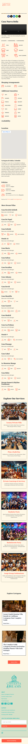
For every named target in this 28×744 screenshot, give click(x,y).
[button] (8, 16)
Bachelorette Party (14, 543)
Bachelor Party (14, 512)
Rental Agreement (17, 199)
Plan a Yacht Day (14, 452)
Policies (9, 199)
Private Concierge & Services (14, 481)
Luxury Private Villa (14, 423)
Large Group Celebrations (14, 573)
